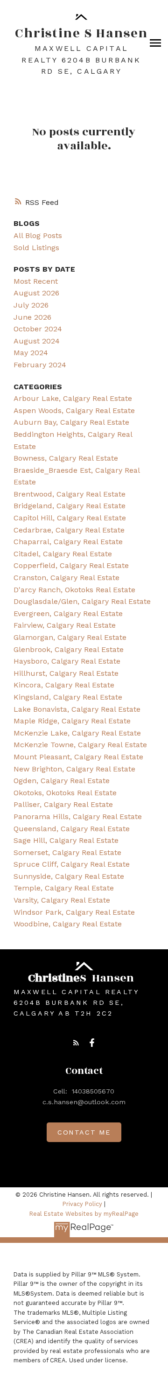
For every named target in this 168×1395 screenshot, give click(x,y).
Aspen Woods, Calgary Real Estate (74, 410)
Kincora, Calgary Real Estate (64, 684)
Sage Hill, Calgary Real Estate (66, 840)
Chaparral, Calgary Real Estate (68, 541)
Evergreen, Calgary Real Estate (68, 613)
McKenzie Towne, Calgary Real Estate (80, 744)
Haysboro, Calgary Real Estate (67, 661)
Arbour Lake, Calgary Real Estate (73, 398)
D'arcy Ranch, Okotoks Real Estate (74, 589)
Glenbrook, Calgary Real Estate (69, 649)
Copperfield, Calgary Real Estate (71, 565)
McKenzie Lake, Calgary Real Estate (77, 733)
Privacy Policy (82, 1203)
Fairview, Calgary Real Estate (65, 625)
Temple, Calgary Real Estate (64, 887)
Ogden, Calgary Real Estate (62, 780)
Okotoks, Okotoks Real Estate (65, 792)
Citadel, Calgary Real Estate (63, 553)
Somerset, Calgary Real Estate (67, 852)
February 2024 (40, 364)
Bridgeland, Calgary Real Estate (70, 505)
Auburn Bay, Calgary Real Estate (71, 422)
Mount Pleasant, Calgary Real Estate (78, 756)
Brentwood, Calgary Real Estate (70, 494)
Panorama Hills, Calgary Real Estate (78, 816)
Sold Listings (36, 247)
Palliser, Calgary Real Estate (63, 804)
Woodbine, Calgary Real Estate (68, 923)
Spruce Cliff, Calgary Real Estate (72, 864)
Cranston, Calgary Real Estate (66, 577)
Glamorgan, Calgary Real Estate (70, 637)
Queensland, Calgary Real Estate (72, 828)
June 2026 (32, 317)
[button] (76, 1042)
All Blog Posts (38, 235)
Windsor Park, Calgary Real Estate (74, 912)
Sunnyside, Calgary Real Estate (69, 876)
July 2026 (31, 305)
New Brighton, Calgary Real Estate (74, 768)
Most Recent (36, 281)
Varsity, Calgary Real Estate (62, 900)
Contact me (84, 1132)
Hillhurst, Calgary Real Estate (66, 673)
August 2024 (37, 340)
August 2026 (36, 292)
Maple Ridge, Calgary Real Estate (72, 720)
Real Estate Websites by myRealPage (84, 1213)
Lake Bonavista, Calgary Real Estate (77, 709)
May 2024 (31, 352)
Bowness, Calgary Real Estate (66, 458)
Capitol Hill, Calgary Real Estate (70, 517)
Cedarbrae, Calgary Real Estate (69, 530)
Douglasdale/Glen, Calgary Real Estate (82, 601)
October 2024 (38, 328)
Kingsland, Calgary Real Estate (68, 697)
